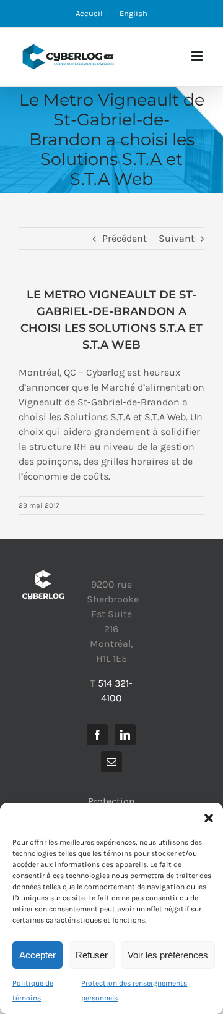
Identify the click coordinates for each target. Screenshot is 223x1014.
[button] (209, 818)
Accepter (37, 955)
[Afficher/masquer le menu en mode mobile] (197, 55)
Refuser (92, 955)
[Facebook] (97, 734)
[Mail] (111, 761)
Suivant (177, 238)
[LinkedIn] (125, 734)
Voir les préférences (168, 955)
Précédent (124, 238)
